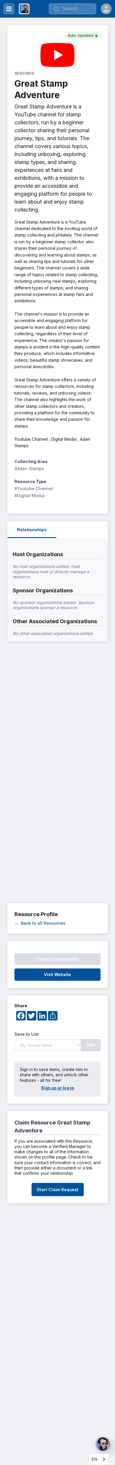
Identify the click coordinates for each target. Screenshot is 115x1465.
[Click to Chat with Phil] (103, 1444)
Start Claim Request (57, 1189)
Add (91, 1044)
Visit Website (57, 974)
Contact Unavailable (57, 958)
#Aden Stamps (29, 468)
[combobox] (98, 1459)
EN (94, 1459)
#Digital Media (29, 495)
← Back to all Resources (39, 923)
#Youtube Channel (33, 488)
